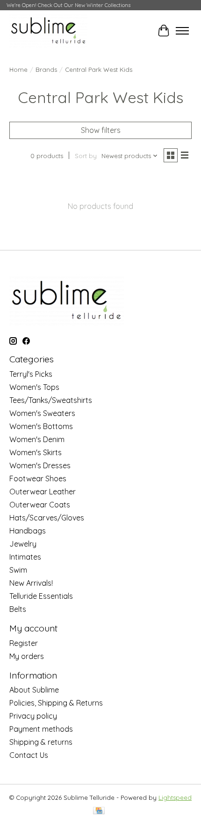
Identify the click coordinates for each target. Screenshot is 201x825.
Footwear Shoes (37, 478)
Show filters (101, 130)
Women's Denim (37, 439)
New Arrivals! (31, 583)
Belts (17, 609)
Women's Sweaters (42, 413)
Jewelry (22, 543)
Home (18, 69)
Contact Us (28, 755)
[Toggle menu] (182, 30)
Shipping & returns (40, 742)
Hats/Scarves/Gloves (46, 517)
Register (23, 643)
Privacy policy (33, 716)
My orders (26, 656)
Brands (46, 69)
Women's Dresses (40, 465)
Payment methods (41, 729)
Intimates (25, 557)
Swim (18, 570)
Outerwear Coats (39, 504)
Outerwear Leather (42, 491)
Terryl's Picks (30, 374)
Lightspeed (175, 797)
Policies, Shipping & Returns (56, 702)
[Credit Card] (99, 811)
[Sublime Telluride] (48, 30)
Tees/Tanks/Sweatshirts (50, 400)
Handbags (27, 530)
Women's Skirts (35, 452)
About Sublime (34, 689)
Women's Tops (34, 387)
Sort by (86, 155)
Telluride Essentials (41, 596)
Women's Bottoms (41, 426)
